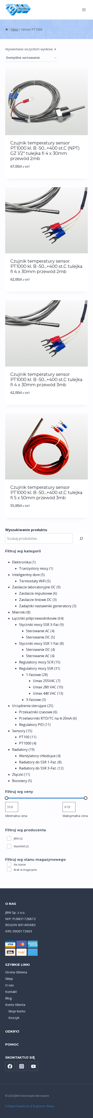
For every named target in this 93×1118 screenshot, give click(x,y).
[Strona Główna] (6, 29)
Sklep (9, 978)
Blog (8, 998)
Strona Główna (16, 972)
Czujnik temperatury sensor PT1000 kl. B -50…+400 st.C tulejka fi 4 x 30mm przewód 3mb (46, 379)
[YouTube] (33, 1066)
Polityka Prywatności (17, 1106)
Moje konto (16, 1011)
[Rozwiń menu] (84, 9)
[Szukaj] (81, 538)
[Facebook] (10, 1066)
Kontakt (11, 991)
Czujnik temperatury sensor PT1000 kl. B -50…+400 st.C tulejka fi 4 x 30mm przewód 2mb (46, 266)
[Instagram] (21, 1066)
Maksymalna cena (75, 816)
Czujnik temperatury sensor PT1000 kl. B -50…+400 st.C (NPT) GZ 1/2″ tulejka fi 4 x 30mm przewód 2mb (45, 150)
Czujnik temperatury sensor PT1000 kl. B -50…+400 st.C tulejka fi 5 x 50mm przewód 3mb (46, 492)
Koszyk (13, 1017)
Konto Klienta (15, 1004)
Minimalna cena (16, 816)
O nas (9, 985)
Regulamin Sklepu (43, 1106)
